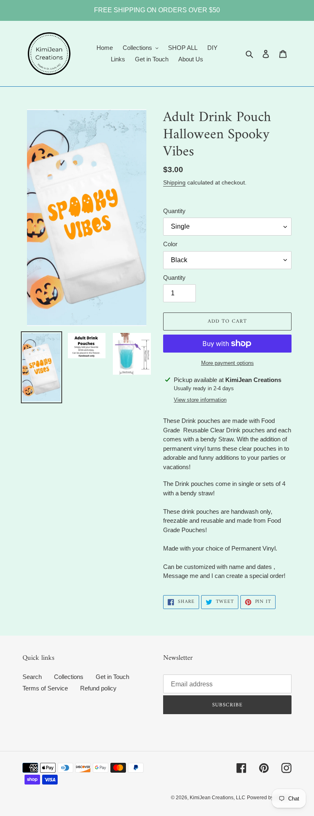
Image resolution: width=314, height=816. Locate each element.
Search (32, 676)
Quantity (174, 210)
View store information (200, 400)
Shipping (174, 182)
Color (170, 244)
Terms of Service (45, 688)
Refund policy (98, 688)
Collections (68, 676)
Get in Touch (112, 676)
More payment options (227, 363)
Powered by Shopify (269, 797)
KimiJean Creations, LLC (217, 797)
